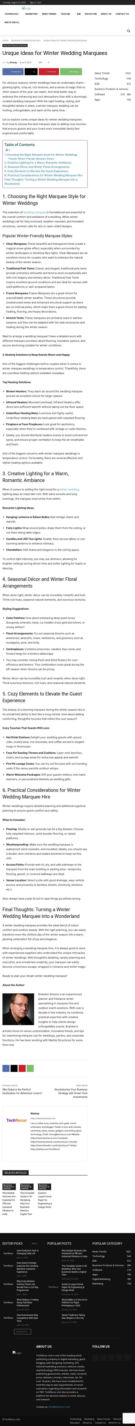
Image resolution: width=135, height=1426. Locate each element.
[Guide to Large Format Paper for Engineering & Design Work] (53, 1287)
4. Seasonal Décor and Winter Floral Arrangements (36, 167)
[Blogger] (95, 1358)
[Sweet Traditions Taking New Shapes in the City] (53, 1318)
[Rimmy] (4, 62)
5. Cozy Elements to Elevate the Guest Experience (36, 171)
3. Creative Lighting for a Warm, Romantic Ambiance (37, 162)
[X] (121, 3)
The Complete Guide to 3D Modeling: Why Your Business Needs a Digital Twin (27, 1203)
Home (5, 40)
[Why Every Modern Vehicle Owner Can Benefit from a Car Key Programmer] (8, 1284)
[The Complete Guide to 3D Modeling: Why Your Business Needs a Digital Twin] (53, 1269)
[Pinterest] (22, 1068)
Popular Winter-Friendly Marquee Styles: (31, 158)
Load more (21, 1331)
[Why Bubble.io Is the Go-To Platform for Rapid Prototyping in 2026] (53, 1302)
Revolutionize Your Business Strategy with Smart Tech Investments (71, 1093)
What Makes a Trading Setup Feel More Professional (27, 1303)
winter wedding (69, 489)
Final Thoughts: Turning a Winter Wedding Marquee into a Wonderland (41, 181)
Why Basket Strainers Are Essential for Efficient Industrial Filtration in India (8, 1203)
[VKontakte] (127, 1358)
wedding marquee (34, 212)
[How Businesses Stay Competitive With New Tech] (8, 1318)
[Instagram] (116, 3)
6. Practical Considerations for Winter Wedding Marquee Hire (43, 175)
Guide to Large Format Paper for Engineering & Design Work (45, 1200)
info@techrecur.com (59, 1406)
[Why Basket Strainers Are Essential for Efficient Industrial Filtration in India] (53, 1253)
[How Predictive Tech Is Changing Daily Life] (8, 1253)
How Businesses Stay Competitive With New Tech (27, 1318)
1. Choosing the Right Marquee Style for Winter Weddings (40, 154)
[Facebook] (111, 3)
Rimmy (13, 62)
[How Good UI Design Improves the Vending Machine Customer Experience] (8, 1266)
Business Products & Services (25, 40)
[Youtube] (130, 3)
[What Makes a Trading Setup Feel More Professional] (8, 1302)
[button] (128, 31)
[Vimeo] (126, 3)
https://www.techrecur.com (43, 1118)
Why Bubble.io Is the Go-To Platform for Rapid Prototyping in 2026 (74, 1303)
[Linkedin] (44, 1154)
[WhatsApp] (30, 1068)
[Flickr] (111, 1358)
